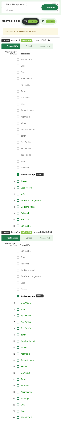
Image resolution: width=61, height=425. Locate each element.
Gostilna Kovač (28, 129)
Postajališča (12, 46)
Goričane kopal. (28, 206)
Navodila (51, 7)
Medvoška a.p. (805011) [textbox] (16, 4)
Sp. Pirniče (26, 142)
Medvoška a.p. (31, 174)
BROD (24, 366)
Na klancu (25, 84)
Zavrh (23, 135)
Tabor (23, 91)
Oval (23, 72)
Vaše (23, 194)
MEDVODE (26, 302)
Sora (23, 257)
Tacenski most (27, 110)
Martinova (25, 97)
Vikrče (24, 122)
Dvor (23, 65)
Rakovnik (25, 213)
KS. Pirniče (26, 148)
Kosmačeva (26, 78)
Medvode (25, 167)
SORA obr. (26, 225)
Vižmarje (25, 398)
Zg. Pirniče (26, 315)
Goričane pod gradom (31, 200)
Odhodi (29, 46)
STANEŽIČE (26, 59)
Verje (23, 161)
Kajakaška (25, 116)
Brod (23, 103)
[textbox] (32, 10)
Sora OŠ (25, 219)
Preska (24, 181)
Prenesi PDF (45, 46)
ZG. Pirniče (26, 154)
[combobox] (30, 4)
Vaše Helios (26, 187)
